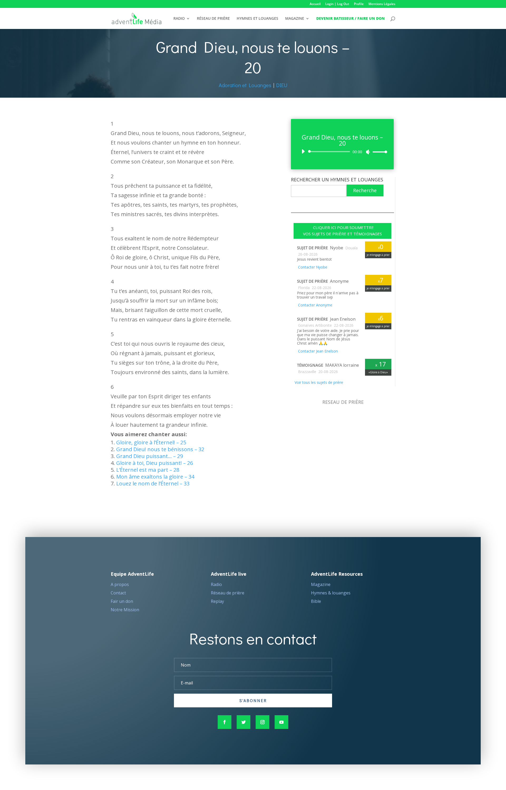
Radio (216, 584)
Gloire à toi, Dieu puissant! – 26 (154, 462)
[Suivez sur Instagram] (262, 722)
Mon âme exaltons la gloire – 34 (155, 476)
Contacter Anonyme (314, 304)
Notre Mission (125, 610)
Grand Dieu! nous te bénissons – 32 (160, 449)
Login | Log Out (337, 4)
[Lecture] (303, 151)
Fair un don (122, 601)
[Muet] (368, 152)
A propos (120, 584)
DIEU (281, 85)
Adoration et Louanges (245, 85)
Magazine (320, 584)
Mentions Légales (381, 4)
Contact (118, 593)
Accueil (315, 4)
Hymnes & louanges (331, 593)
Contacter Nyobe (312, 267)
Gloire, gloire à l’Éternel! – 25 (151, 442)
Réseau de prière (227, 593)
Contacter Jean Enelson (317, 351)
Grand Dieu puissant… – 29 (149, 456)
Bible (316, 601)
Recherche (365, 190)
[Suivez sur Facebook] (224, 722)
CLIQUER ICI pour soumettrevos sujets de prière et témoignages (342, 230)
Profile (359, 4)
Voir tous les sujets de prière (318, 382)
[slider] (378, 151)
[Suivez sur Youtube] (281, 722)
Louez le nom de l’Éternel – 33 (152, 483)
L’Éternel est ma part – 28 (147, 469)
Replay (217, 601)
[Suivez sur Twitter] (243, 722)
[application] (342, 151)
